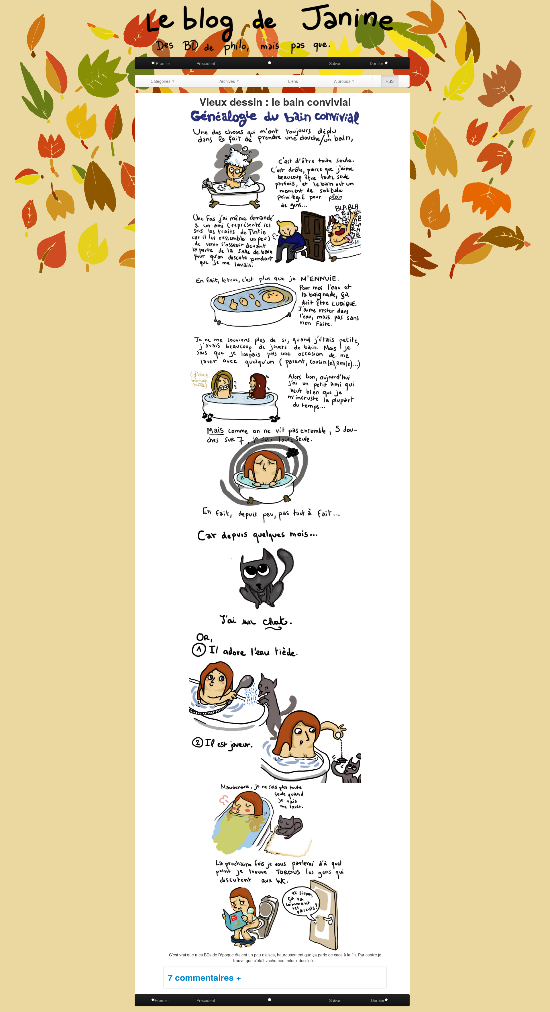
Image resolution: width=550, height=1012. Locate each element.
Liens (293, 81)
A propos (342, 81)
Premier (162, 63)
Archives (227, 81)
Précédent (206, 63)
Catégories (161, 81)
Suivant (336, 63)
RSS (390, 81)
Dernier (377, 63)
